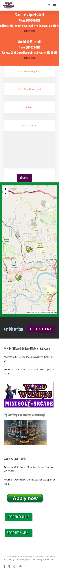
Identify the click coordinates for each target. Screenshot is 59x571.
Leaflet (31, 312)
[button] (54, 5)
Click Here (41, 329)
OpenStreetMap (42, 312)
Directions (29, 31)
